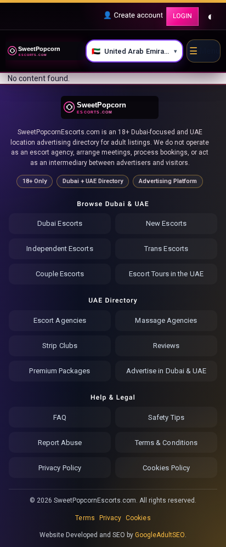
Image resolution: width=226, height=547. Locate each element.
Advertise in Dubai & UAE (166, 371)
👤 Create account (133, 16)
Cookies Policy (166, 468)
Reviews (166, 345)
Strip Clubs (59, 345)
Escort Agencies (59, 320)
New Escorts (166, 223)
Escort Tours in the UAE (166, 274)
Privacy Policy (59, 468)
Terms (84, 518)
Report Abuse (60, 442)
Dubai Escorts (59, 223)
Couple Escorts (60, 274)
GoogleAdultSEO (160, 535)
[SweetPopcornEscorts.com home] (110, 107)
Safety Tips (166, 417)
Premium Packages (59, 371)
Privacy (110, 518)
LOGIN (182, 16)
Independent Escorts (59, 248)
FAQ (59, 417)
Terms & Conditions (166, 442)
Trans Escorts (166, 248)
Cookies (138, 518)
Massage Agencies (166, 320)
